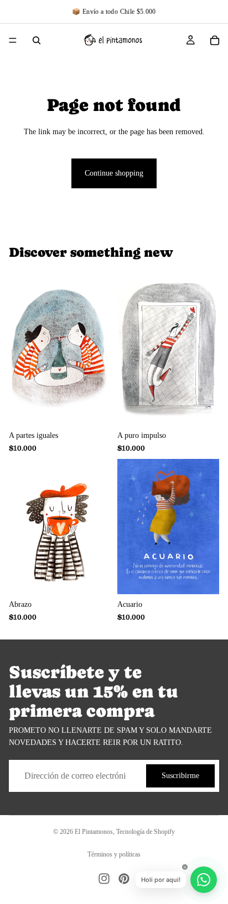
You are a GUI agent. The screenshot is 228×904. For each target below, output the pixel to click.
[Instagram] (104, 878)
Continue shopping (114, 173)
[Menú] (12, 40)
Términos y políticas (114, 854)
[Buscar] (36, 40)
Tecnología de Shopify (145, 832)
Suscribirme (180, 775)
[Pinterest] (124, 878)
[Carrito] (215, 40)
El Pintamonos (94, 832)
